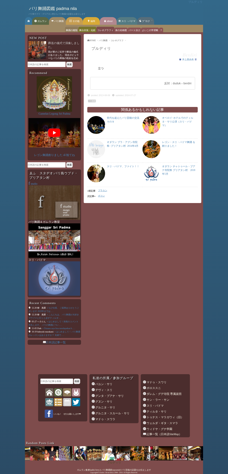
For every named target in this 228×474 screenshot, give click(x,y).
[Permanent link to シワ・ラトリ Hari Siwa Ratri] (100, 459)
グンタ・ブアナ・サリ (109, 396)
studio (32, 183)
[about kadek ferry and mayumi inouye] (76, 392)
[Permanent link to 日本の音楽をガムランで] (43, 459)
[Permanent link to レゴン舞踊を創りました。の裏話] (129, 459)
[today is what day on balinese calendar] (67, 402)
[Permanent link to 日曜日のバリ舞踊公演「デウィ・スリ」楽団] (157, 459)
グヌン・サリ (103, 401)
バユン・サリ (103, 384)
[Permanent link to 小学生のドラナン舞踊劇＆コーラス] (143, 459)
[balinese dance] (67, 392)
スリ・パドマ (128, 21)
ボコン (101, 195)
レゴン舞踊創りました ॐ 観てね (54, 155)
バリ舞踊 (59, 21)
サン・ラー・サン (157, 399)
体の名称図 (121, 30)
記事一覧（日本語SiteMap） (164, 434)
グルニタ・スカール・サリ (112, 413)
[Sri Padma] (49, 402)
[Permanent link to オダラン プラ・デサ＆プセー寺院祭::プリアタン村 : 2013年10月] (186, 459)
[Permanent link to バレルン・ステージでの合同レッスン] (72, 459)
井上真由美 (188, 59)
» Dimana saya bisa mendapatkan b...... (58, 328)
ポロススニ (153, 388)
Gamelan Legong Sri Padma (54, 113)
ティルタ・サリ (156, 411)
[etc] (58, 402)
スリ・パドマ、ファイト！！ (123, 166)
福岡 (92, 21)
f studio (101, 472)
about (109, 21)
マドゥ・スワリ (156, 382)
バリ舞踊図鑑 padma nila (53, 8)
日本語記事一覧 (56, 342)
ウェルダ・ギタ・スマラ (162, 423)
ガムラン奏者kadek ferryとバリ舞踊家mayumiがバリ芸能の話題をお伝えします (114, 470)
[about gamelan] (58, 392)
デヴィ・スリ (103, 390)
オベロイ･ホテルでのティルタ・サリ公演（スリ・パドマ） (177, 122)
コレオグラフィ (105, 30)
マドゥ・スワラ (105, 419)
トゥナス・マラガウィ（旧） (165, 417)
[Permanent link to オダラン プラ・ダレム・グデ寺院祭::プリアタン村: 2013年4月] (86, 459)
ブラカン (102, 190)
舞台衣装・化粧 (87, 30)
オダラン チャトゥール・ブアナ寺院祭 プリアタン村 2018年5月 (178, 170)
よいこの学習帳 (150, 30)
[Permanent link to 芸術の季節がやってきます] (29, 459)
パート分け (134, 30)
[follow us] (76, 402)
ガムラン (42, 21)
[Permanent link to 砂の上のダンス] (200, 459)
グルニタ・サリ (105, 407)
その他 (75, 21)
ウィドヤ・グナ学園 (159, 429)
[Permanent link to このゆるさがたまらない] (115, 459)
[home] (49, 392)
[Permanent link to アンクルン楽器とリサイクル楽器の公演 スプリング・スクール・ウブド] (58, 459)
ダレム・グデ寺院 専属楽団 (164, 394)
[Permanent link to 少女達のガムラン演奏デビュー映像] (172, 459)
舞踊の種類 (71, 30)
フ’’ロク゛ (146, 21)
